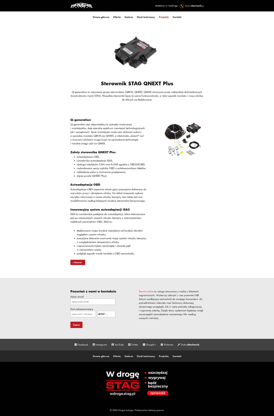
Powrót (78, 262)
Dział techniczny (146, 17)
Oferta (117, 17)
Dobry (190, 344)
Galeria (128, 17)
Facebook (83, 344)
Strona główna (101, 17)
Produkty (164, 17)
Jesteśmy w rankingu (167, 5)
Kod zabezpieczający (81, 309)
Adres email (77, 296)
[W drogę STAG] (137, 396)
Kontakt (177, 17)
